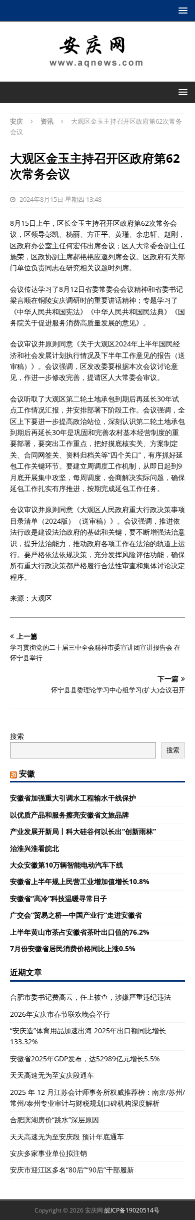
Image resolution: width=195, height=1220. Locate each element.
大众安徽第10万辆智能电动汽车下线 (66, 865)
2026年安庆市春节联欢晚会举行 (60, 1014)
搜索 (17, 736)
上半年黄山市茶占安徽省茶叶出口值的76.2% (80, 932)
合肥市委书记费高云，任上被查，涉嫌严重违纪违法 (90, 997)
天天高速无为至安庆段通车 (52, 1075)
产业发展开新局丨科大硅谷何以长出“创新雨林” (83, 831)
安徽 (27, 773)
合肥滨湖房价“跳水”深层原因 (54, 1119)
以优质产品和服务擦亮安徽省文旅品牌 (69, 815)
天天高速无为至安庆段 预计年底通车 (67, 1136)
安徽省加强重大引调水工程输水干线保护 (73, 797)
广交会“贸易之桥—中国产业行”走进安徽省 (76, 915)
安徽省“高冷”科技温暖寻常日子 (58, 898)
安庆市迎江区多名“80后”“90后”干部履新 (72, 1169)
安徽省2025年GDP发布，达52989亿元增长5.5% (85, 1058)
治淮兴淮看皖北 (34, 848)
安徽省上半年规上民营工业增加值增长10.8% (80, 881)
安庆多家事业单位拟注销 (48, 1153)
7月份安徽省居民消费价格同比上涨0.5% (73, 948)
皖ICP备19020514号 (132, 1210)
